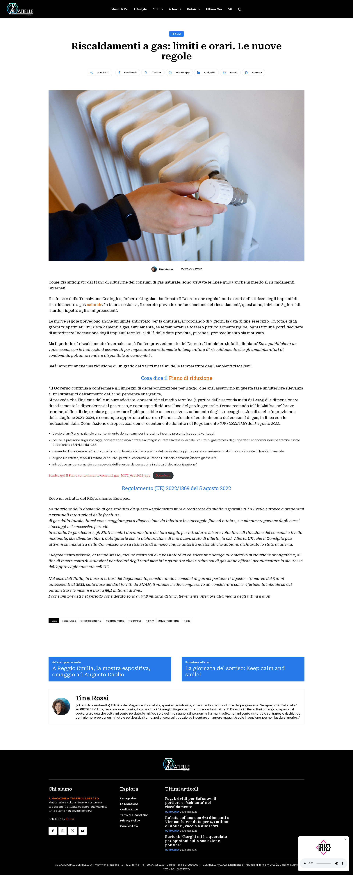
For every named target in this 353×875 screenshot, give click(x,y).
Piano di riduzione (190, 378)
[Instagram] (62, 831)
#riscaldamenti (91, 620)
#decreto (135, 620)
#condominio (115, 620)
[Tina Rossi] (154, 269)
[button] (239, 9)
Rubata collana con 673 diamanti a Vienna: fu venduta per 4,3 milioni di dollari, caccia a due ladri (197, 822)
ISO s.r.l (70, 819)
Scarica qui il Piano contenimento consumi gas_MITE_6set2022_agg (99, 475)
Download (163, 475)
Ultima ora (172, 811)
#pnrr (150, 620)
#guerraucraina (168, 620)
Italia (176, 33)
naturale (94, 304)
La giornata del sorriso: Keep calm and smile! (235, 671)
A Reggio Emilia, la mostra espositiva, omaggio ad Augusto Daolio (101, 671)
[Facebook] (53, 831)
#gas (186, 620)
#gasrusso (68, 620)
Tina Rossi (165, 269)
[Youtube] (83, 831)
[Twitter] (72, 831)
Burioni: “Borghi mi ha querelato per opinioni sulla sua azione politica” (196, 841)
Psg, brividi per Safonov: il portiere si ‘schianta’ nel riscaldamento (190, 803)
